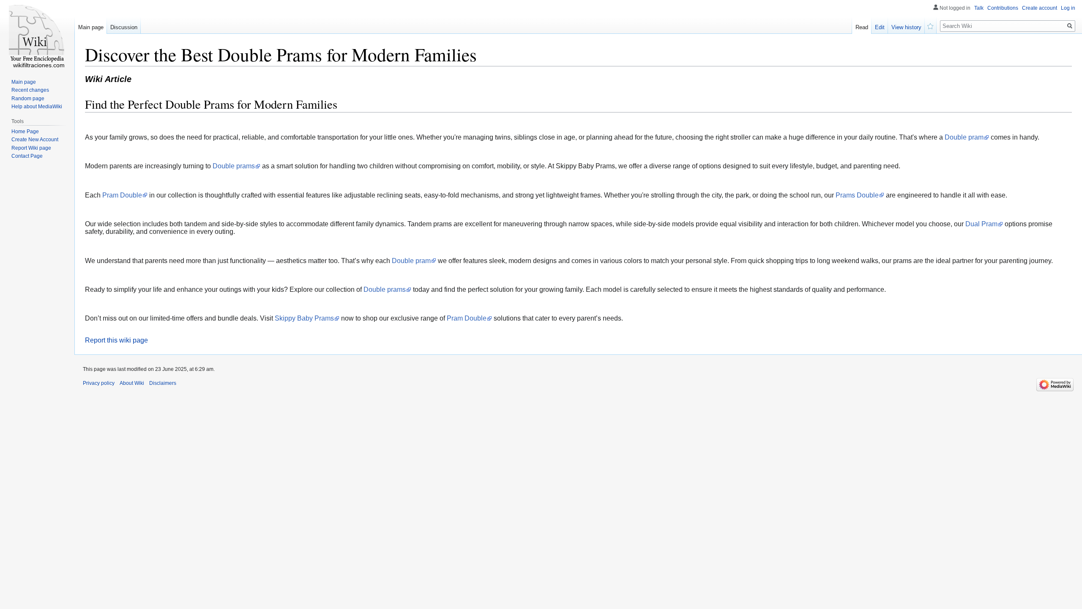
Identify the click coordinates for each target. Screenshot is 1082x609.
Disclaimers (162, 383)
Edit (880, 27)
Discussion (123, 27)
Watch (931, 25)
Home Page (25, 131)
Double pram (964, 137)
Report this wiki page (116, 340)
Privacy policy (99, 383)
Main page (91, 27)
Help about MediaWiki (36, 107)
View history (906, 27)
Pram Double (122, 195)
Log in (1068, 8)
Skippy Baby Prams (304, 318)
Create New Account (34, 140)
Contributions (1002, 8)
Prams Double (857, 195)
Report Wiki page (31, 148)
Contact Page (27, 156)
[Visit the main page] (37, 34)
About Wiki (132, 383)
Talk (979, 8)
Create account (1039, 8)
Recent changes (30, 90)
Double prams (234, 166)
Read (861, 27)
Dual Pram (981, 224)
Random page (27, 99)
